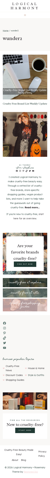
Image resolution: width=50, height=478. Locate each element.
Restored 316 (31, 471)
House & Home (36, 368)
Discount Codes (14, 375)
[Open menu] (25, 15)
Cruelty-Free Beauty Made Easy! (18, 452)
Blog (23, 460)
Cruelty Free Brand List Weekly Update (25, 103)
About (15, 460)
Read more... (32, 207)
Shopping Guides (15, 379)
